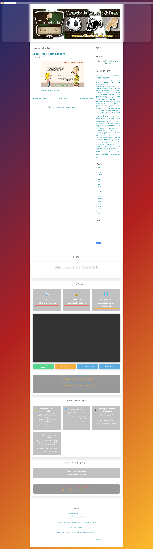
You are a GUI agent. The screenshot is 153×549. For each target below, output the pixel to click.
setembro (100, 194)
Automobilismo (110, 86)
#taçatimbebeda (100, 79)
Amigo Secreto (111, 80)
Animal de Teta (112, 82)
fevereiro (100, 177)
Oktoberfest (99, 130)
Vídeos (106, 153)
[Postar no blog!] (35, 57)
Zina (119, 154)
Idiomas (98, 118)
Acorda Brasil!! (116, 79)
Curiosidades (114, 103)
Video (98, 150)
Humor (107, 116)
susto (118, 156)
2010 (99, 170)
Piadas (104, 134)
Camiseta (100, 92)
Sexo (119, 139)
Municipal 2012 (116, 125)
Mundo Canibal (108, 125)
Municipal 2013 (100, 127)
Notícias (112, 129)
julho (99, 189)
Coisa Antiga (116, 98)
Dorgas (99, 107)
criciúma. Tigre (100, 156)
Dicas (115, 105)
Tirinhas (118, 144)
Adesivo (99, 80)
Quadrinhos (111, 137)
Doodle (118, 105)
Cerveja (118, 94)
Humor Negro (115, 116)
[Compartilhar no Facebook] (39, 57)
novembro (100, 198)
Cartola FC (113, 94)
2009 (99, 167)
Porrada (104, 136)
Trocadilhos (105, 146)
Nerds (118, 127)
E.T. (103, 107)
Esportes (99, 109)
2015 (99, 211)
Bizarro (100, 90)
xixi (97, 158)
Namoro (114, 127)
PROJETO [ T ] (115, 130)
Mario (105, 122)
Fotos (104, 112)
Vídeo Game (114, 152)
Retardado (106, 139)
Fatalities (117, 108)
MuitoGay (111, 123)
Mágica (106, 127)
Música (110, 127)
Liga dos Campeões (114, 120)
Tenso (115, 143)
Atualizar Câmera (109, 367)
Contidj (98, 539)
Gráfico (116, 114)
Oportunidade (107, 130)
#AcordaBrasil (105, 75)
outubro (100, 196)
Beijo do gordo (115, 88)
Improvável (111, 118)
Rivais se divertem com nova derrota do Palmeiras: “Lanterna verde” (76, 532)
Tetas (119, 142)
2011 (99, 172)
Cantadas (117, 92)
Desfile (112, 105)
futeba (107, 156)
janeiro (99, 174)
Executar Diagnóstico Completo (43, 366)
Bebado (99, 88)
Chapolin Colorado (101, 96)
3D (112, 79)
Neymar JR (98, 128)
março (99, 179)
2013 (99, 206)
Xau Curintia (114, 154)
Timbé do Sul (111, 144)
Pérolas (105, 137)
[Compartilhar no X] (37, 57)
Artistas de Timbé (100, 86)
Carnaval (106, 94)
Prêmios (101, 137)
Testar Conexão (65, 367)
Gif (112, 114)
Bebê (103, 88)
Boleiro (107, 91)
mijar (115, 156)
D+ (119, 103)
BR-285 (118, 86)
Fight (108, 110)
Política (98, 136)
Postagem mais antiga (86, 98)
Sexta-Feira (100, 141)
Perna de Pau (116, 132)
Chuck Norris (101, 98)
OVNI (119, 128)
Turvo (116, 146)
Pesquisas (99, 134)
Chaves (118, 96)
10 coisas (108, 79)
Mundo (102, 125)
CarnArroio (99, 94)
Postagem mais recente (40, 98)
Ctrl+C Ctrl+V (106, 103)
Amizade (100, 83)
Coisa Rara (100, 99)
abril (99, 182)
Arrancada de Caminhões (113, 85)
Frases (108, 112)
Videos (102, 150)
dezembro (100, 201)
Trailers (98, 146)
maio (99, 184)
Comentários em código (76, 513)
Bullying (117, 91)
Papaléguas (99, 132)
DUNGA (98, 105)
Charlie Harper (112, 96)
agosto (99, 191)
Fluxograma (99, 112)
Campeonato (109, 93)
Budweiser (112, 90)
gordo (111, 156)
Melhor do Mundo (111, 121)
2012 (99, 204)
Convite (115, 101)
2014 (99, 209)
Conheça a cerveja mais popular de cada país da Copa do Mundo (76, 522)
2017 (99, 214)
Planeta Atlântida (115, 134)
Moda (106, 123)
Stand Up (105, 143)
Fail (104, 109)
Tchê (111, 143)
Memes (102, 123)
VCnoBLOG (112, 148)
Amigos (118, 80)
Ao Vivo (105, 84)
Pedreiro (110, 132)
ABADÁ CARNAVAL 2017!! (76, 527)
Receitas (117, 137)
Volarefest (104, 152)
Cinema (109, 98)
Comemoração (108, 101)
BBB (116, 86)
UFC (119, 146)
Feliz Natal (99, 110)
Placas (109, 134)
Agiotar (104, 80)
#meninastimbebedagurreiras (104, 77)
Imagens (104, 118)
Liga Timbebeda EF (102, 120)
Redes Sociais (99, 139)
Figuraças (113, 110)
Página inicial (63, 98)
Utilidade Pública (102, 148)
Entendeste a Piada (53, 90)
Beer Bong (108, 88)
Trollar (111, 146)
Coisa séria (43, 90)
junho (99, 186)
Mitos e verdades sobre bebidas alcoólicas (76, 517)
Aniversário (99, 85)
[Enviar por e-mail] (33, 57)
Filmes (118, 110)
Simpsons (99, 142)
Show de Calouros (110, 141)
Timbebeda (100, 144)
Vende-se (118, 148)
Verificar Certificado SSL (87, 367)
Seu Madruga (114, 139)
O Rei (116, 128)
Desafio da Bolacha (105, 105)
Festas (104, 110)
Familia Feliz (110, 108)
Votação (109, 152)
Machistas (99, 122)
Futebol (113, 112)
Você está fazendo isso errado (108, 151)
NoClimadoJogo (105, 128)
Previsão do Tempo (112, 135)
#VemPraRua (117, 75)
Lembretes (117, 118)
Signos (118, 141)
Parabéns (105, 132)
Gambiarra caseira (106, 114)
